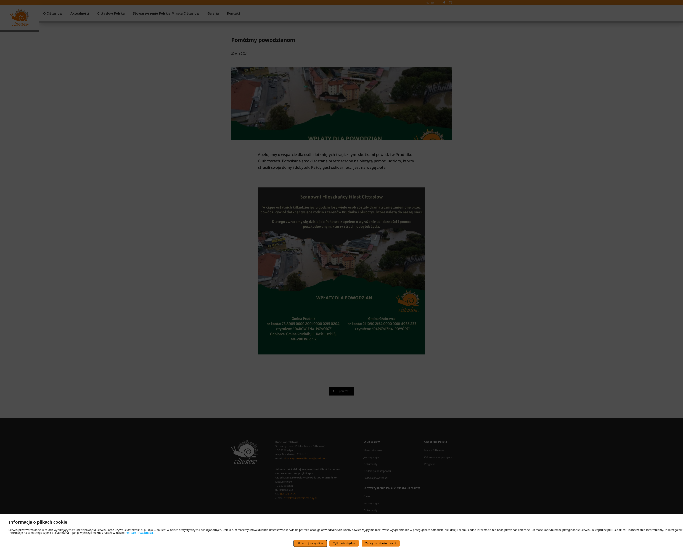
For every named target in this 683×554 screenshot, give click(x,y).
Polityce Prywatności (139, 533)
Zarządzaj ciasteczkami (380, 543)
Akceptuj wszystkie (310, 543)
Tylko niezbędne (344, 543)
